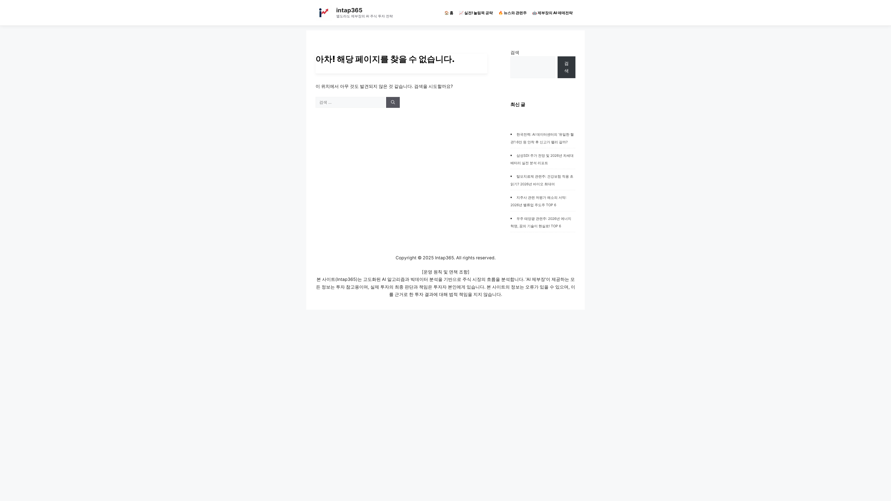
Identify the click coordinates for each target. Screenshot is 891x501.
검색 (514, 52)
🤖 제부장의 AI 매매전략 (552, 12)
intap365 (349, 10)
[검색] (393, 102)
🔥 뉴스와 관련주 (512, 12)
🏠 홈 (448, 12)
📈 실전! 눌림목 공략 (476, 12)
